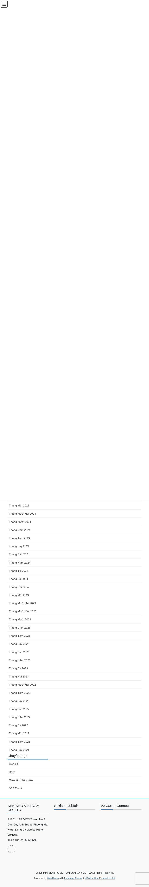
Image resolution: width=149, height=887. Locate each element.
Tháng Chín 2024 (19, 529)
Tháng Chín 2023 (19, 627)
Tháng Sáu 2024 (19, 554)
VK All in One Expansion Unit (100, 878)
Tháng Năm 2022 (19, 717)
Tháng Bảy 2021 (19, 749)
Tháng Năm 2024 (19, 562)
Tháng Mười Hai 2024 (22, 513)
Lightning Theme (73, 878)
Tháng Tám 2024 (19, 538)
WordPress (53, 878)
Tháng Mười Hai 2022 (22, 684)
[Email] (11, 849)
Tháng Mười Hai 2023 (22, 603)
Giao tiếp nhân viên (21, 780)
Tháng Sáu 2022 (19, 709)
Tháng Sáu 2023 (19, 652)
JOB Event (15, 788)
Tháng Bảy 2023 (19, 643)
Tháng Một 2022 (19, 733)
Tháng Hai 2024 (19, 586)
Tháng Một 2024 (19, 595)
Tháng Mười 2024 (20, 521)
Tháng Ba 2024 (18, 578)
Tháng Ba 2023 (18, 668)
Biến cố (13, 763)
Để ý (12, 771)
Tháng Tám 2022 (19, 692)
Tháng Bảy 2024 (19, 546)
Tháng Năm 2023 (19, 660)
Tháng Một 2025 (19, 505)
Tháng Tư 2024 (18, 570)
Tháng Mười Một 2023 (22, 611)
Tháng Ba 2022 (18, 725)
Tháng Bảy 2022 (19, 700)
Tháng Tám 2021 (19, 741)
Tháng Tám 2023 (19, 635)
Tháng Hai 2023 (19, 676)
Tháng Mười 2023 (20, 619)
